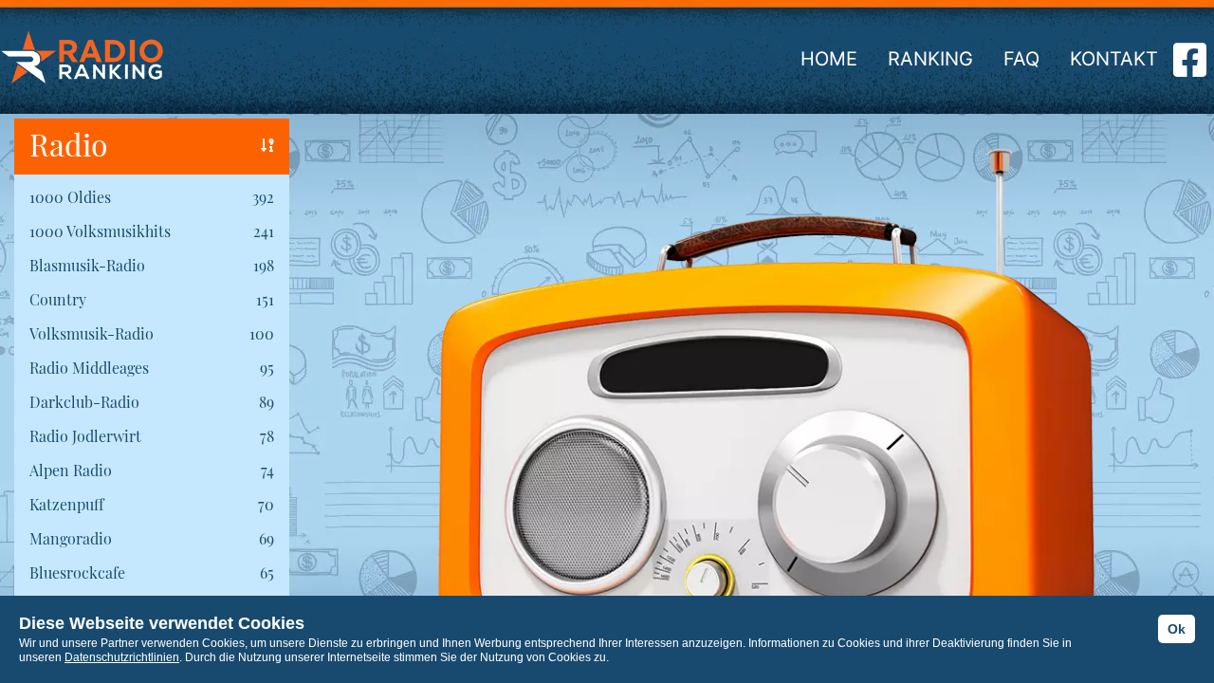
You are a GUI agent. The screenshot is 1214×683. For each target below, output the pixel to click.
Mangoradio (70, 538)
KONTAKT (1114, 58)
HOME (828, 58)
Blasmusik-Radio (87, 265)
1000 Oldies (70, 197)
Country (57, 299)
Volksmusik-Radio (91, 333)
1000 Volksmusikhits (100, 231)
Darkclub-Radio (84, 402)
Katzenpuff (66, 504)
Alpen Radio (70, 470)
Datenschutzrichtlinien (121, 657)
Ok (1177, 629)
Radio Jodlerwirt (85, 436)
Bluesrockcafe (77, 572)
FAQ (1021, 58)
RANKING (930, 58)
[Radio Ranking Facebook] (1189, 67)
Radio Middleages (89, 368)
